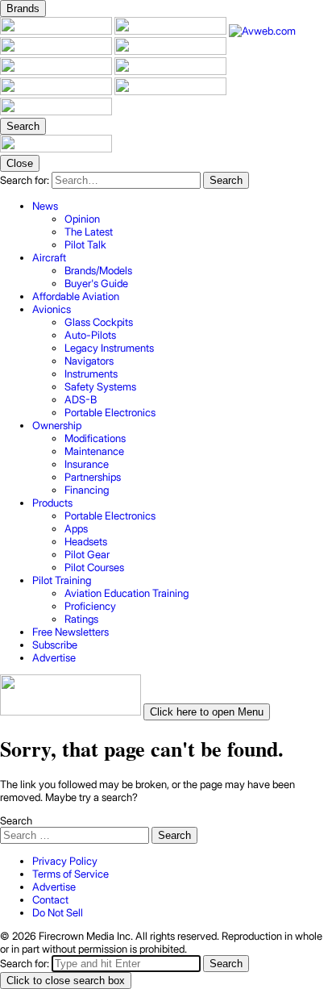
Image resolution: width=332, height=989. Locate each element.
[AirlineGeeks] (57, 50)
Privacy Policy (65, 860)
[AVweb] (262, 30)
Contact (50, 899)
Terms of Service (70, 873)
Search (16, 820)
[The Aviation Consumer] (170, 71)
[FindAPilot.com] (170, 91)
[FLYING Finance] (57, 91)
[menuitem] (182, 225)
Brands (22, 8)
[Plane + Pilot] (57, 30)
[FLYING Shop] (56, 111)
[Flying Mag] (171, 30)
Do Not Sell (57, 912)
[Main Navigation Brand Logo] (56, 148)
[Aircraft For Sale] (170, 50)
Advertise (54, 886)
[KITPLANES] (57, 71)
